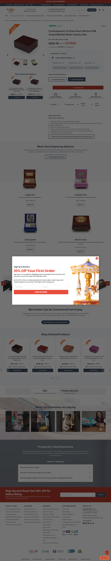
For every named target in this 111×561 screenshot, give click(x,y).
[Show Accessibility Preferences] (107, 552)
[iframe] (104, 558)
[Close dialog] (97, 258)
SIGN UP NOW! (41, 292)
